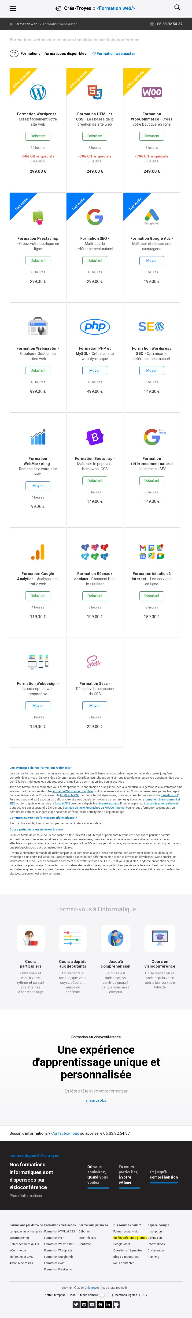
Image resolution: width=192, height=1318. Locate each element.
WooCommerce (114, 807)
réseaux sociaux (108, 803)
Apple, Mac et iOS (21, 1263)
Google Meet (121, 1244)
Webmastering (19, 1237)
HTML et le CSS (69, 795)
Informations (156, 1244)
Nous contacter (123, 1263)
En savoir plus (96, 1100)
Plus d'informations (26, 1196)
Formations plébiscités (60, 1225)
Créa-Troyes (97, 8)
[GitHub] (116, 1307)
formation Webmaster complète (72, 791)
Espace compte (158, 1225)
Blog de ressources (126, 1256)
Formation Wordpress (58, 1250)
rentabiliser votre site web (162, 803)
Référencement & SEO (24, 1244)
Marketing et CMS (21, 1256)
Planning (153, 1256)
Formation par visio (125, 1231)
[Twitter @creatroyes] (76, 1307)
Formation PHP (54, 1237)
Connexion (155, 1237)
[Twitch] (108, 1307)
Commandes (156, 1250)
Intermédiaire (87, 1237)
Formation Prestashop (59, 1269)
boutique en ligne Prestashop (81, 807)
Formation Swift (54, 1263)
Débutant (85, 1231)
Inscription (155, 1231)
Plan (73, 1295)
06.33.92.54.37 (169, 24)
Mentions (126, 1295)
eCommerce (18, 1250)
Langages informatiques (26, 1231)
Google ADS (62, 803)
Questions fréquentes (128, 1250)
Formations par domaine (26, 1225)
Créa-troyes (92, 1287)
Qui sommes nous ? (127, 1225)
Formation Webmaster (59, 1244)
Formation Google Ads (59, 1256)
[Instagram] (84, 1307)
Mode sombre (89, 1295)
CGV (144, 1295)
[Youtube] (92, 1307)
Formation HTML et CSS (59, 1231)
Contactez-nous (65, 1133)
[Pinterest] (100, 1307)
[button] (177, 9)
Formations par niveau (94, 1225)
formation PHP (169, 795)
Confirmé (85, 1244)
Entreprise (55, 1295)
